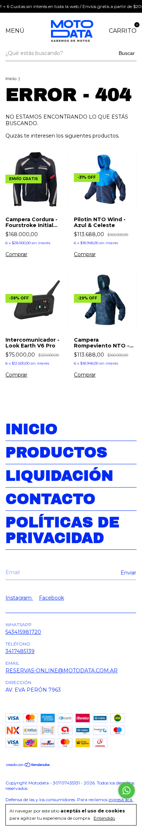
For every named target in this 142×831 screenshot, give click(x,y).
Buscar (127, 53)
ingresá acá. (121, 799)
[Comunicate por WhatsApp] (126, 790)
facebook (51, 598)
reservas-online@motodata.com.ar (61, 670)
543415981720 (23, 632)
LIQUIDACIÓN (59, 476)
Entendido (104, 818)
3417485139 (20, 651)
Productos (56, 452)
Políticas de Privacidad (62, 530)
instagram (19, 598)
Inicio (10, 78)
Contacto (50, 499)
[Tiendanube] (28, 765)
